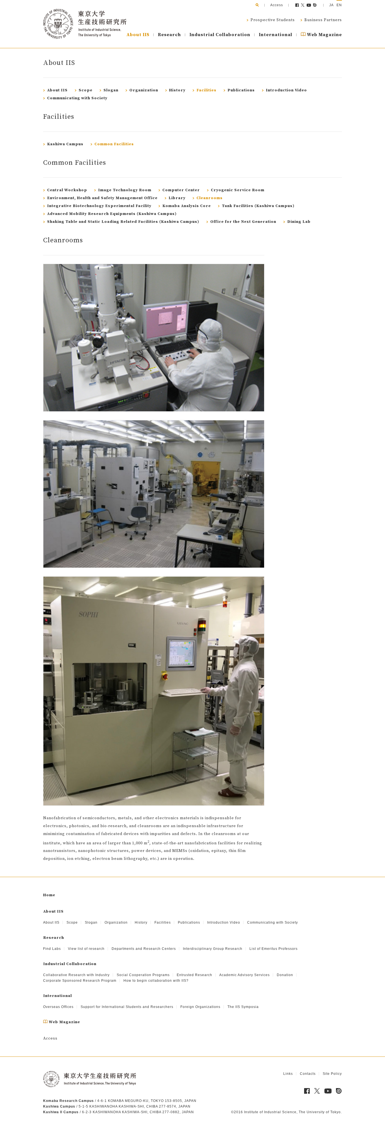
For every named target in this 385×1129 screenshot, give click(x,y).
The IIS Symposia (243, 1007)
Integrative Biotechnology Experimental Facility (98, 205)
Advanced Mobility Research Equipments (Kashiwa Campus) (111, 213)
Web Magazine (324, 35)
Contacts (308, 1074)
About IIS (138, 35)
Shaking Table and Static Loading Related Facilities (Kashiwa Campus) (122, 221)
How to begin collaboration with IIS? (156, 981)
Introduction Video (286, 90)
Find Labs (52, 949)
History (176, 90)
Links (288, 1074)
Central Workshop (66, 190)
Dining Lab (298, 221)
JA (331, 5)
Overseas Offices (58, 1007)
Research (169, 35)
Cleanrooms (209, 198)
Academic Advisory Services (244, 975)
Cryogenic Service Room (237, 190)
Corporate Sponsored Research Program (79, 981)
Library (176, 198)
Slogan (110, 90)
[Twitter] (303, 5)
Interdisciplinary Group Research (212, 949)
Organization (143, 90)
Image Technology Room (124, 190)
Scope (85, 90)
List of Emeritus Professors (273, 949)
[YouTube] (309, 5)
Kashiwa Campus (64, 144)
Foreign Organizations (200, 1007)
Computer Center (180, 190)
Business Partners (322, 20)
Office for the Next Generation (242, 221)
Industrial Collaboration (219, 35)
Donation (285, 975)
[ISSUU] (315, 5)
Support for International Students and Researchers (127, 1007)
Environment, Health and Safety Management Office (102, 198)
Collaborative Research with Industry (76, 975)
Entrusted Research (194, 975)
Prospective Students (272, 20)
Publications (240, 90)
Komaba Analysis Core (186, 205)
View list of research (86, 949)
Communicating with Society (76, 98)
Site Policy (332, 1074)
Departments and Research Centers (144, 949)
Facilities (205, 90)
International (275, 35)
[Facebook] (297, 5)
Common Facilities (113, 144)
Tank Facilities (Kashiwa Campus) (258, 205)
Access (276, 5)
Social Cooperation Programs (143, 975)
